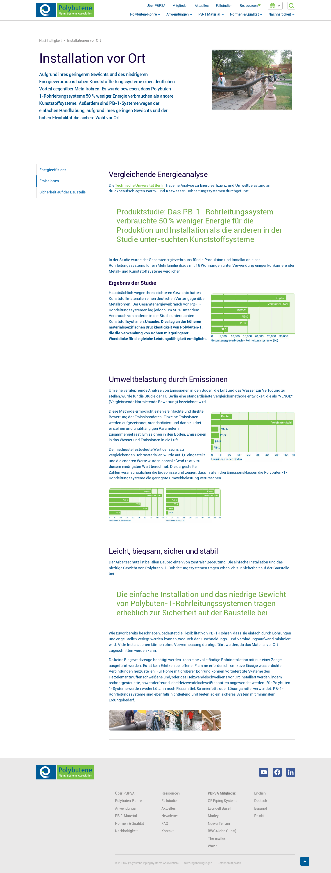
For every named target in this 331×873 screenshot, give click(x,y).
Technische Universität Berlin (139, 185)
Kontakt (167, 831)
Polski (259, 816)
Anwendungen (126, 808)
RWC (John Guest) (222, 831)
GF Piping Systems (222, 801)
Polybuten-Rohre (128, 801)
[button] (275, 5)
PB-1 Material (126, 816)
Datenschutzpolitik (229, 863)
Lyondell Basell (219, 808)
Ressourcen (249, 6)
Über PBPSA (156, 6)
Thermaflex (217, 838)
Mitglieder (180, 6)
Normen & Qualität (129, 823)
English (260, 793)
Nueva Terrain (219, 823)
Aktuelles (202, 6)
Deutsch (260, 801)
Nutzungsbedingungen (198, 863)
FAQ (164, 823)
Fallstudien (224, 6)
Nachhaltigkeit (50, 41)
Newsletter (169, 816)
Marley (213, 816)
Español (260, 808)
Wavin (213, 846)
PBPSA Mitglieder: (222, 793)
